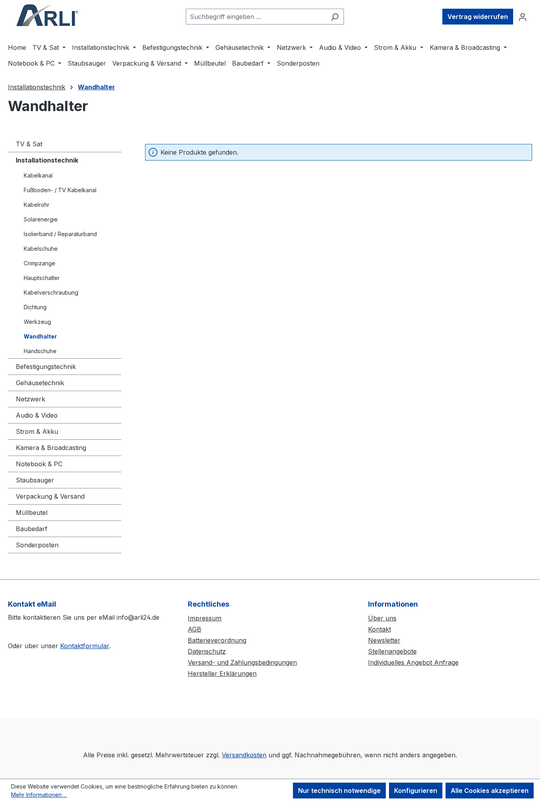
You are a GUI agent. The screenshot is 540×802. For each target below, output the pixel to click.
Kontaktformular (84, 646)
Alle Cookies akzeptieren (490, 790)
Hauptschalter (42, 277)
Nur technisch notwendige (339, 790)
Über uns (382, 618)
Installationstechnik (47, 160)
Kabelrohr (36, 204)
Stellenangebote (392, 651)
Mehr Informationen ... (39, 794)
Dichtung (35, 307)
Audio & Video (37, 415)
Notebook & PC (39, 464)
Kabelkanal (38, 175)
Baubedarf (31, 529)
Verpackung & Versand (50, 496)
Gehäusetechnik (40, 383)
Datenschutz (207, 651)
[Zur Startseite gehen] (47, 15)
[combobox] (256, 17)
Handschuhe (40, 351)
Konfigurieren (415, 790)
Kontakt (379, 629)
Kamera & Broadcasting (51, 448)
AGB (194, 629)
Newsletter (384, 640)
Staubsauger (35, 480)
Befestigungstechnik (46, 367)
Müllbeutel (31, 512)
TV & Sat (29, 144)
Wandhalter (40, 336)
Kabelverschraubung (51, 292)
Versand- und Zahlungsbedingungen (242, 662)
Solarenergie (41, 219)
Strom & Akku (37, 431)
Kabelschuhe (41, 248)
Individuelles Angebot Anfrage (413, 662)
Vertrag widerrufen (477, 17)
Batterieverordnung (217, 640)
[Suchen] (334, 17)
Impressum (204, 618)
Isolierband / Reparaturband (60, 234)
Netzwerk (30, 399)
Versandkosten (244, 755)
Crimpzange (39, 263)
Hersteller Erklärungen (222, 673)
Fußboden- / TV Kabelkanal (60, 190)
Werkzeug (37, 321)
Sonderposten (37, 545)
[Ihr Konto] (522, 17)
